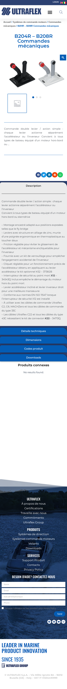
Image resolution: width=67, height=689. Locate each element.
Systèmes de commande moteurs (30, 22)
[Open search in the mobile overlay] (61, 12)
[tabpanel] (36, 74)
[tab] (33, 186)
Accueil (7, 22)
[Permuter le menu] (49, 12)
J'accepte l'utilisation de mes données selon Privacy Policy (30, 608)
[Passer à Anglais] (61, 3)
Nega (33, 681)
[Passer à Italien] (64, 3)
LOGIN (56, 2)
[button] (62, 645)
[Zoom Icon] (63, 57)
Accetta (33, 672)
